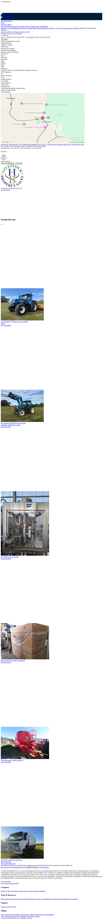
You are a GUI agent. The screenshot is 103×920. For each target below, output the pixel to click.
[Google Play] (14, 883)
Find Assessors (5, 899)
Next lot (22, 32)
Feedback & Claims (19, 867)
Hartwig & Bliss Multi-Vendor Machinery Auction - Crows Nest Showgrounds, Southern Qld (51, 28)
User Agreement (43, 867)
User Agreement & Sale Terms (10, 916)
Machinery (18, 28)
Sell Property (24, 914)
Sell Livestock (5, 914)
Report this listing (32, 867)
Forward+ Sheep (6, 24)
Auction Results (10, 28)
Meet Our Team (12, 891)
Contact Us (4, 907)
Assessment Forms (57, 899)
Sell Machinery (15, 914)
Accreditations (46, 899)
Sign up (7, 15)
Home (3, 28)
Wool (2, 23)
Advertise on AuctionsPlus (45, 914)
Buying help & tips (7, 867)
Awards (20, 891)
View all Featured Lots (8, 863)
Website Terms (25, 916)
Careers (25, 891)
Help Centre (12, 907)
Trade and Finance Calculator (32, 899)
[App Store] (5, 883)
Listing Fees (33, 914)
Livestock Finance (6, 21)
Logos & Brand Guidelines (37, 891)
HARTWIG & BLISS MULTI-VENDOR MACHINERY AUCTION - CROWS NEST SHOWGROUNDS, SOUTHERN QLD (42, 144)
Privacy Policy (35, 916)
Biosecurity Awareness (70, 899)
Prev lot (7, 32)
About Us (4, 891)
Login (3, 15)
